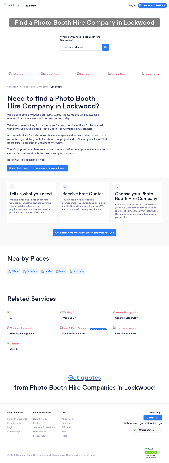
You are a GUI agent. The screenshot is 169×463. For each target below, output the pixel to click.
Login (10, 427)
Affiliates (66, 427)
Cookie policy (73, 455)
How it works (14, 423)
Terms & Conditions (53, 455)
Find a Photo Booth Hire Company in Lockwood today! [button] (37, 168)
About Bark (68, 418)
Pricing (37, 423)
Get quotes (84, 377)
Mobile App (13, 431)
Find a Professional (17, 418)
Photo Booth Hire (27, 86)
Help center (39, 431)
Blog (64, 431)
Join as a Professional (44, 427)
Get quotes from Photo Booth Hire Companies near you (84, 232)
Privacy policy (90, 455)
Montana (43, 86)
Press (64, 435)
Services (11, 86)
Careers (66, 423)
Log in (132, 5)
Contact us (152, 417)
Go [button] (105, 47)
